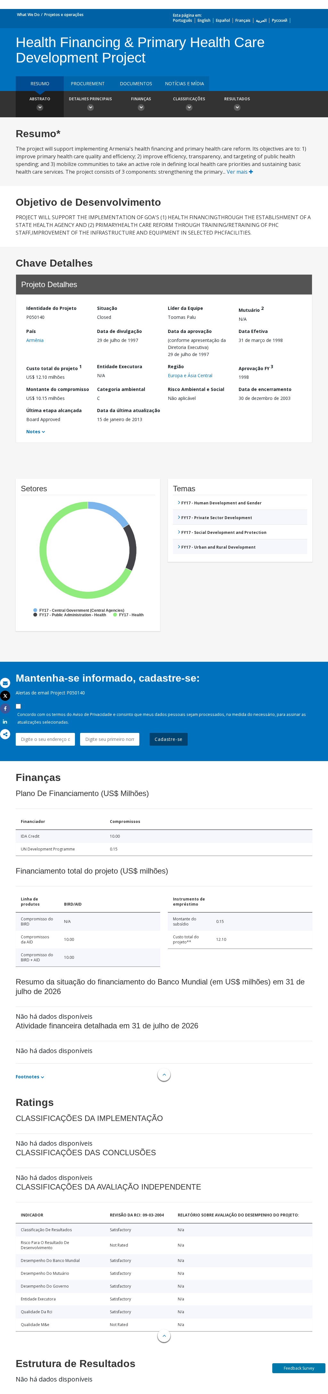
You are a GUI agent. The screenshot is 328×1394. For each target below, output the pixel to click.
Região (176, 366)
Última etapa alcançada (54, 410)
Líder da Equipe (185, 308)
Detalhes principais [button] (90, 99)
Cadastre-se (169, 739)
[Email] (5, 683)
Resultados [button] (237, 99)
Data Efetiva (253, 331)
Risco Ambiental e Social (196, 389)
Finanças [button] (141, 99)
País (31, 331)
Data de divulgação (119, 331)
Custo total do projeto (54, 367)
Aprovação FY (256, 367)
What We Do (28, 14)
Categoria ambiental (121, 389)
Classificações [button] (189, 99)
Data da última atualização (128, 410)
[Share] (5, 708)
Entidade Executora (119, 366)
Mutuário (251, 309)
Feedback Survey (299, 1368)
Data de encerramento (265, 389)
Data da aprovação (190, 331)
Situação (107, 308)
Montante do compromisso (57, 389)
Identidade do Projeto (51, 308)
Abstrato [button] (39, 99)
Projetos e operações (64, 14)
